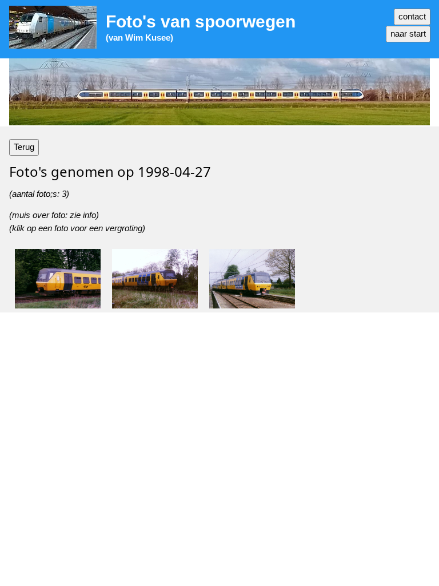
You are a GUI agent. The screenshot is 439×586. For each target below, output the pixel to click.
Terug (24, 147)
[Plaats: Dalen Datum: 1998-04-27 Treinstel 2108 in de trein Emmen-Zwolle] (58, 278)
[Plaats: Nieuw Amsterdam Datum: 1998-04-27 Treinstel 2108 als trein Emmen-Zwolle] (252, 278)
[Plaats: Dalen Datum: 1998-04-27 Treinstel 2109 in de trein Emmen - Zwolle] (155, 278)
